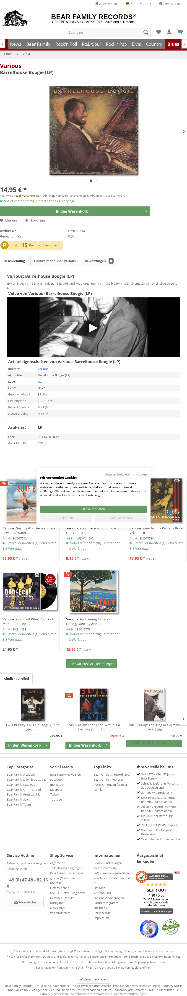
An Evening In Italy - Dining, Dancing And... (88, 621)
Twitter (55, 794)
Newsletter (57, 908)
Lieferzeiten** (59, 888)
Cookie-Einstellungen (108, 863)
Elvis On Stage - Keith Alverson (33, 727)
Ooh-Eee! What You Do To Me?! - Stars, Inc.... (29, 621)
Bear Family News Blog (65, 774)
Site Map (99, 888)
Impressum (101, 918)
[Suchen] (146, 32)
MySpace (56, 790)
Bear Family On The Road (24, 790)
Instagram (57, 784)
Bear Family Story (19, 799)
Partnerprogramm (106, 903)
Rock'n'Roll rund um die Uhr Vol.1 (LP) (91, 530)
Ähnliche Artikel (16, 678)
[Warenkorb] (180, 32)
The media (101, 908)
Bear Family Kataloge (21, 784)
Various (10, 65)
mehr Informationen (151, 742)
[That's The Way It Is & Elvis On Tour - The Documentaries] (93, 705)
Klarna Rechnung (105, 868)
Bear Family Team (19, 804)
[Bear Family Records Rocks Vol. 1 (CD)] (157, 500)
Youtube (56, 799)
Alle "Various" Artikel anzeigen (91, 664)
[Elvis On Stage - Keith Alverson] (33, 705)
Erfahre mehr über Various (55, 261)
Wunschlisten (107, 4)
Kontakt (55, 883)
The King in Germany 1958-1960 (154, 727)
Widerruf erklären (94, 979)
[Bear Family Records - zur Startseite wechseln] (15, 19)
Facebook (56, 779)
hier (177, 957)
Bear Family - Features (108, 779)
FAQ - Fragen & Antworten (111, 873)
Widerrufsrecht (60, 913)
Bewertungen (98, 261)
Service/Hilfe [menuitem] (171, 4)
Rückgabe (56, 903)
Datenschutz (102, 913)
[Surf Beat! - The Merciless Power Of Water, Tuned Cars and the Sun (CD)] (30, 500)
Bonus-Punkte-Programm (67, 893)
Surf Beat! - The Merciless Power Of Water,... (29, 530)
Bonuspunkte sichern (43, 245)
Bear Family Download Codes (26, 779)
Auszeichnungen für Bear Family (110, 787)
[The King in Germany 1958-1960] (154, 705)
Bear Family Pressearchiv (23, 794)
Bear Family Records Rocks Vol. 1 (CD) (157, 530)
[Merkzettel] (158, 32)
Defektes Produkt (62, 898)
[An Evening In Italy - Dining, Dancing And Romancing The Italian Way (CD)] (93, 591)
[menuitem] (109, 32)
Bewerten (37, 220)
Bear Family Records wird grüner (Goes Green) (67, 875)
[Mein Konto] (169, 32)
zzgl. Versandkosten (28, 196)
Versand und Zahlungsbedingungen (109, 895)
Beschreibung (14, 261)
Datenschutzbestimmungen (126, 474)
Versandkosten (83, 951)
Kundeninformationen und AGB (112, 880)
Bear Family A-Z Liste (21, 774)
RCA (40, 381)
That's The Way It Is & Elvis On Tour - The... (93, 727)
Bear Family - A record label (112, 774)
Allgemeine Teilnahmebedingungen (66, 865)
